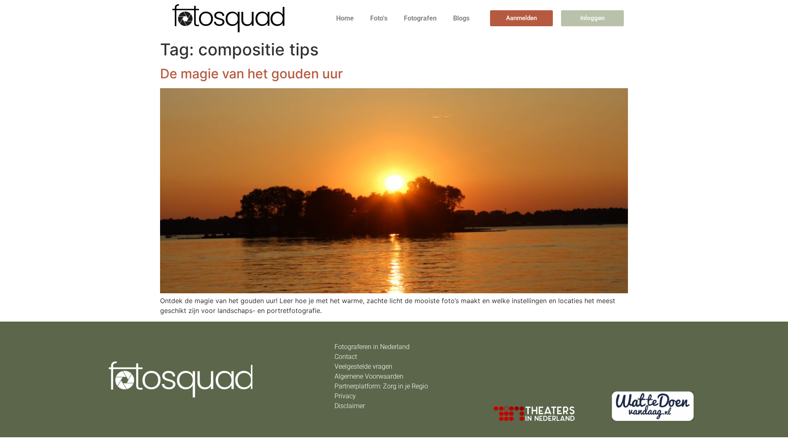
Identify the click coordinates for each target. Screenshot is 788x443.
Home (345, 18)
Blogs (461, 18)
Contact (345, 357)
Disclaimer (349, 406)
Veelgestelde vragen (363, 366)
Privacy (345, 396)
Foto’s (378, 18)
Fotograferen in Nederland (372, 347)
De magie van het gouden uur (251, 74)
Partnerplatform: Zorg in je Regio (381, 386)
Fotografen (420, 18)
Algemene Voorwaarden (368, 376)
